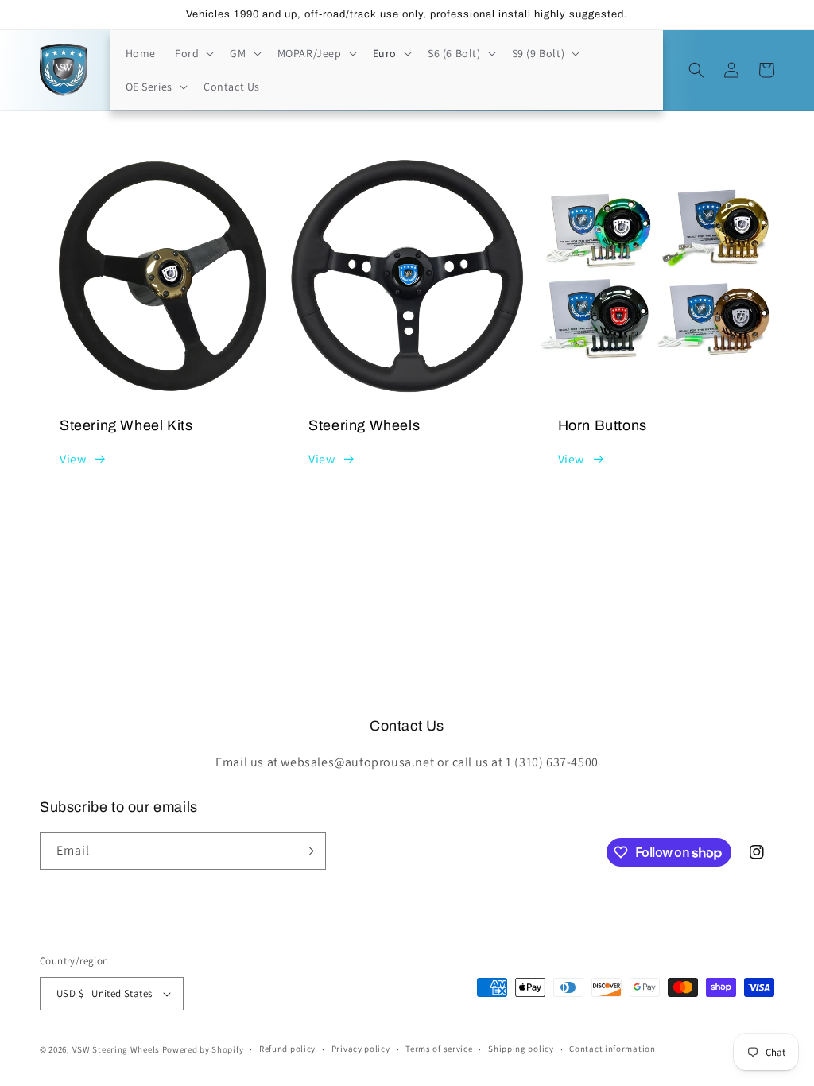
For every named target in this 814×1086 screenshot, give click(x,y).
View (73, 459)
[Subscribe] (307, 851)
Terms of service (438, 1048)
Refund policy (287, 1048)
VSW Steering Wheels (116, 1049)
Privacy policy (360, 1048)
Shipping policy (521, 1048)
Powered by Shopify (203, 1049)
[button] (192, 53)
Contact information (612, 1048)
